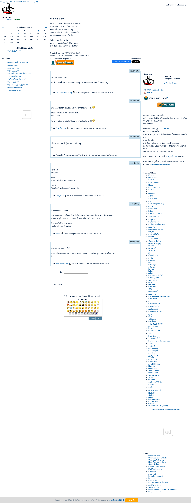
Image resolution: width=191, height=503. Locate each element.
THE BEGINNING (155, 324)
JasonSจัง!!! (153, 248)
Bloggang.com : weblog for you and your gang (19, 1)
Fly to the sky (153, 222)
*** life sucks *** (13, 71)
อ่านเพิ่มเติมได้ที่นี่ (116, 500)
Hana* (150, 185)
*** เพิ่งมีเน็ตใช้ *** (14, 51)
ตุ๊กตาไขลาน (61, 128)
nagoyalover (153, 326)
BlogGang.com (154, 491)
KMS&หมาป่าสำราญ (64, 93)
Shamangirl (153, 351)
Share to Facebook (121, 62)
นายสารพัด (152, 362)
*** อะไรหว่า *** (13, 68)
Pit (149, 263)
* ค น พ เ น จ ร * (155, 214)
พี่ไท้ (150, 316)
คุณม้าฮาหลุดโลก (155, 382)
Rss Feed (151, 92)
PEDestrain (153, 401)
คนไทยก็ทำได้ (153, 307)
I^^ (149, 301)
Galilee (151, 395)
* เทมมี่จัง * (152, 299)
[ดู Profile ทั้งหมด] (170, 83)
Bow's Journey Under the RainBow (162, 489)
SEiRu (150, 377)
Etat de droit (153, 480)
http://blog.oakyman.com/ (160, 164)
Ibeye (150, 328)
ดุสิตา (150, 196)
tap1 (150, 282)
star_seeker (153, 280)
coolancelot (153, 309)
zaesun (151, 237)
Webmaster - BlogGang (158, 405)
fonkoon (151, 269)
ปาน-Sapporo (154, 183)
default (9, 20)
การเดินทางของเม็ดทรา (158, 483)
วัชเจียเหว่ (152, 209)
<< (3, 27)
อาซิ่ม (150, 388)
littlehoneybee (154, 399)
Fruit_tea (152, 336)
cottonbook (152, 368)
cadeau (151, 397)
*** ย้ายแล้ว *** (12, 66)
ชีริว (150, 289)
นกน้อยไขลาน (154, 304)
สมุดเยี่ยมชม (172, 157)
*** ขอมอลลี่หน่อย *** (15, 76)
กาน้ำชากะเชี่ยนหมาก (157, 224)
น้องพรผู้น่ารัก (153, 278)
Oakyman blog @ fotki (157, 458)
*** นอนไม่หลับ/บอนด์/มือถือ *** (19, 73)
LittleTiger (152, 265)
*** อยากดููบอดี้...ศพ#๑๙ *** (17, 63)
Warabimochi (153, 375)
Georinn (151, 261)
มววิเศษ (152, 471)
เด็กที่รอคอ (153, 373)
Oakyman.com (154, 456)
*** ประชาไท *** (13, 82)
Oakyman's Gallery (156, 460)
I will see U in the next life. (159, 341)
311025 (151, 189)
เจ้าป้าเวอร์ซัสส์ (154, 390)
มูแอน (150, 343)
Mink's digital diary (155, 469)
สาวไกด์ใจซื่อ (153, 234)
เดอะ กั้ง (151, 227)
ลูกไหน (151, 385)
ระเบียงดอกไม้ (154, 338)
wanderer (152, 193)
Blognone (152, 478)
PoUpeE (151, 246)
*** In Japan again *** (15, 90)
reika (150, 314)
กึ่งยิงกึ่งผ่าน (153, 199)
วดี (149, 333)
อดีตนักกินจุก (153, 216)
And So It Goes (154, 485)
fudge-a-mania (154, 187)
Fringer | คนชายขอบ (156, 466)
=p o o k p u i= (154, 355)
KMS (150, 201)
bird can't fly (153, 349)
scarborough (153, 370)
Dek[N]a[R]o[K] (154, 244)
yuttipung (152, 319)
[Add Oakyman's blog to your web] (166, 409)
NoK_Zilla (152, 294)
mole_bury (152, 359)
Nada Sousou (154, 393)
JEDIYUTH (152, 251)
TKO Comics (163, 129)
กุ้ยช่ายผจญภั (154, 331)
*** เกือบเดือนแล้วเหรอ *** (17, 79)
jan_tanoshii (153, 177)
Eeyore (151, 175)
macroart (152, 474)
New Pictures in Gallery (157, 462)
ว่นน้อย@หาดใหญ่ (156, 204)
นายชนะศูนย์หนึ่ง (155, 312)
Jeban (150, 273)
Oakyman (60, 196)
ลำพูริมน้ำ (152, 219)
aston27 (151, 267)
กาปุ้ (150, 258)
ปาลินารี (151, 346)
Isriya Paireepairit (155, 476)
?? (149, 191)
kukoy (150, 271)
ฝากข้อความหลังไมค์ (155, 90)
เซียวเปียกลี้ (152, 292)
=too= (58, 234)
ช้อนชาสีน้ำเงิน (154, 241)
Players (151, 232)
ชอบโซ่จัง (152, 321)
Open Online (153, 464)
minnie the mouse (155, 230)
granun (151, 403)
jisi (149, 253)
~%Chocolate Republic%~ (159, 296)
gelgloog (151, 379)
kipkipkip (151, 366)
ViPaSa (151, 357)
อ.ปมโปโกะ (153, 180)
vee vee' (151, 284)
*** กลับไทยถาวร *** (14, 88)
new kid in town (154, 364)
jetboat (151, 211)
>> (46, 27)
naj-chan (152, 353)
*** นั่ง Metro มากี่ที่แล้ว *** (17, 85)
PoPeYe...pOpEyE (155, 275)
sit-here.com (153, 487)
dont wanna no (62, 264)
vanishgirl (152, 286)
